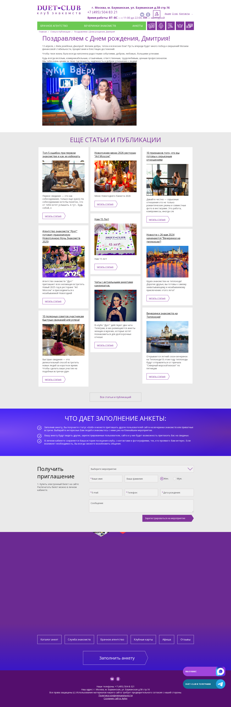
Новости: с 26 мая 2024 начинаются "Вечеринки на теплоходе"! (163, 238)
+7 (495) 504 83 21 (102, 12)
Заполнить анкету (117, 658)
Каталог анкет (49, 639)
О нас (175, 13)
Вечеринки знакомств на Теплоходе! (162, 315)
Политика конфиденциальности (116, 695)
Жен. (166, 478)
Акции (168, 13)
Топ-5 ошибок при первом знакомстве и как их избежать (61, 154)
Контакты (184, 13)
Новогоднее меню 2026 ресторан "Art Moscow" (115, 154)
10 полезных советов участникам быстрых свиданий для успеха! (63, 318)
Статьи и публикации (60, 31)
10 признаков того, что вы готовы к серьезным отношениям (162, 156)
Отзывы (185, 639)
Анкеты (137, 26)
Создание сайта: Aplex (115, 698)
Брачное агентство (54, 26)
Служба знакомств (79, 639)
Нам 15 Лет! (101, 219)
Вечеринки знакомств (100, 26)
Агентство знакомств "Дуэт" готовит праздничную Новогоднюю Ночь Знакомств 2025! (61, 236)
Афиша (166, 639)
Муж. (179, 478)
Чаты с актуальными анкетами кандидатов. (113, 283)
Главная (43, 31)
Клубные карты (143, 639)
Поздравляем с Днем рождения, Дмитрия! (94, 31)
